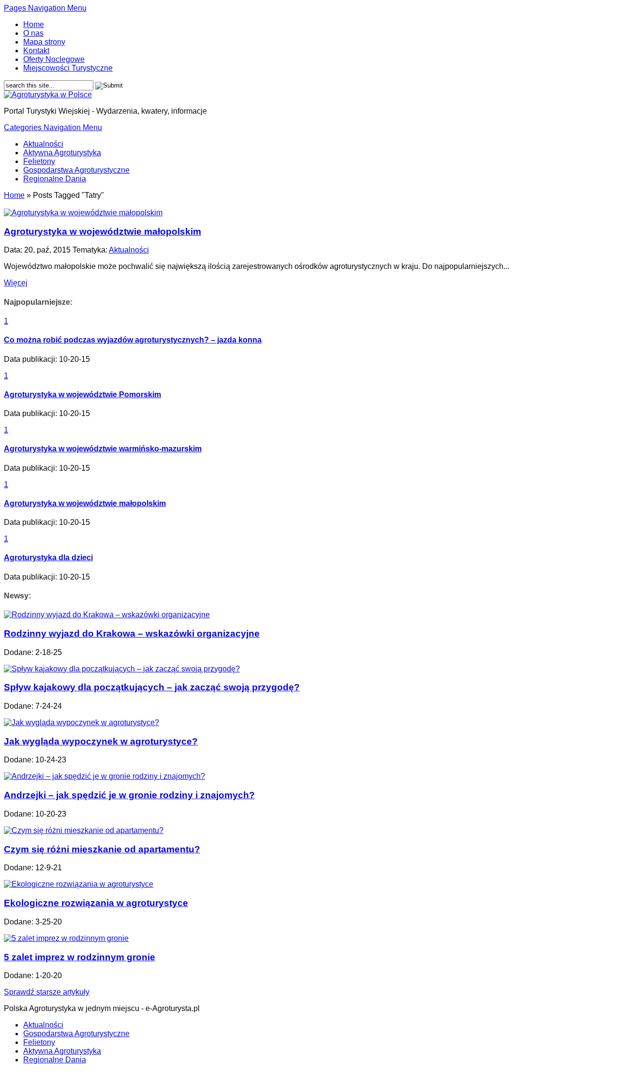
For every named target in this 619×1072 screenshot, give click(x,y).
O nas (33, 33)
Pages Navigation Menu (45, 8)
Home (33, 24)
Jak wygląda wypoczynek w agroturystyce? (101, 741)
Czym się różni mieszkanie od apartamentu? (102, 849)
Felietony (39, 161)
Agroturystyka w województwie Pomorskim (82, 394)
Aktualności (43, 144)
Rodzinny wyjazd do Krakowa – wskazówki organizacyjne (132, 633)
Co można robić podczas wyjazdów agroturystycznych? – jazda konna (133, 340)
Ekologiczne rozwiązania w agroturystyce (96, 903)
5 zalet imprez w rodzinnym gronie (79, 957)
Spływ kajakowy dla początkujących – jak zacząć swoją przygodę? (152, 687)
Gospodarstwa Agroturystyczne (76, 170)
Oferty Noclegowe (54, 59)
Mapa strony (44, 42)
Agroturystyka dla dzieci (48, 557)
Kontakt (36, 50)
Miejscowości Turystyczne (68, 68)
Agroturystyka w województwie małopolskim (102, 231)
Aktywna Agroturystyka (62, 153)
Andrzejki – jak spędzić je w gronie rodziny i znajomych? (129, 795)
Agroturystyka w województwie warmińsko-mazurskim (103, 449)
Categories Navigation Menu (53, 127)
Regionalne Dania (54, 179)
